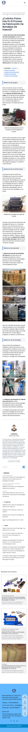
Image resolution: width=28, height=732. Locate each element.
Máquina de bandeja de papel (11, 629)
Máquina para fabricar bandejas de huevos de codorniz (13, 487)
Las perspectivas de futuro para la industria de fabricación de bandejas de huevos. (13, 494)
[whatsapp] (17, 721)
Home (4, 13)
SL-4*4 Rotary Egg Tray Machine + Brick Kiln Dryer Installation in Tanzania (12, 535)
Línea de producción (8, 475)
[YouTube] (11, 721)
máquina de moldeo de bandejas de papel (13, 238)
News (8, 13)
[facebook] (14, 721)
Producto (10, 485)
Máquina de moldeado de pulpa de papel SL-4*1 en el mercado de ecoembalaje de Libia (13, 542)
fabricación (6, 63)
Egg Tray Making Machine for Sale (12, 520)
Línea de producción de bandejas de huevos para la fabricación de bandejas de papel (13, 479)
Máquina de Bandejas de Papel (10, 483)
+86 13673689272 (13, 703)
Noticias (5, 491)
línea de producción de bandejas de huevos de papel (13, 36)
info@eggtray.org (20, 705)
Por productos (5, 630)
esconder (14, 68)
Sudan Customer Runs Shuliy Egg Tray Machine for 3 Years (13, 529)
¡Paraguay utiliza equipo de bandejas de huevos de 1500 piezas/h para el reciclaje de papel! (13, 557)
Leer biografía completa (14, 461)
